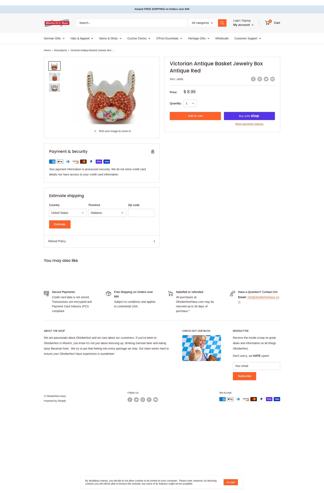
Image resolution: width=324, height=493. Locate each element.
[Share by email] (272, 79)
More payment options (249, 124)
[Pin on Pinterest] (259, 79)
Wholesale (221, 38)
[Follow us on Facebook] (130, 399)
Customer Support (245, 38)
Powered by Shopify (55, 400)
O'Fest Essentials (167, 38)
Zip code (133, 205)
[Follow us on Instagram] (142, 399)
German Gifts (52, 38)
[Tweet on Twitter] (266, 79)
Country (54, 205)
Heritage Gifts (197, 38)
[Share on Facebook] (253, 79)
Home (47, 50)
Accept (231, 482)
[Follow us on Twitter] (136, 399)
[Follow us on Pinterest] (149, 399)
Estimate (59, 224)
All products (60, 50)
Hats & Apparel (80, 38)
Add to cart (195, 116)
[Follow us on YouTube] (155, 399)
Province (94, 205)
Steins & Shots (108, 38)
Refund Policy (57, 241)
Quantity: (176, 103)
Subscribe (244, 376)
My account (242, 25)
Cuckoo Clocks (137, 38)
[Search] (222, 23)
